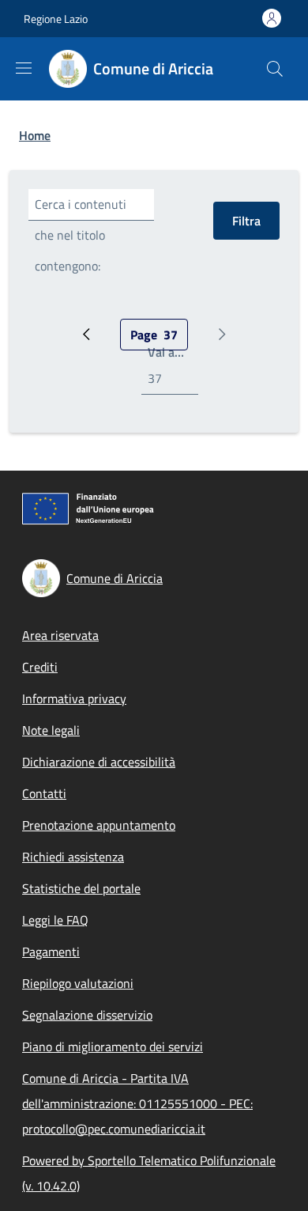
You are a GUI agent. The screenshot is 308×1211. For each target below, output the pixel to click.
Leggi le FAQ (55, 919)
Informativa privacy (74, 698)
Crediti (40, 666)
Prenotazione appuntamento (98, 825)
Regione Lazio (56, 18)
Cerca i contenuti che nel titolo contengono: (80, 235)
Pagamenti (51, 951)
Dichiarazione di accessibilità (98, 761)
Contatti (44, 793)
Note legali (51, 730)
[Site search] (274, 68)
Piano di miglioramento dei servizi (112, 1046)
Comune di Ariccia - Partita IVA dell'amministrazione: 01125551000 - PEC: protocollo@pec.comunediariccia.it (137, 1103)
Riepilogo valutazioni (77, 983)
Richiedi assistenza (73, 856)
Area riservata (60, 635)
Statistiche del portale (81, 888)
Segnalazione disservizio (87, 1014)
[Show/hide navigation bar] (23, 68)
